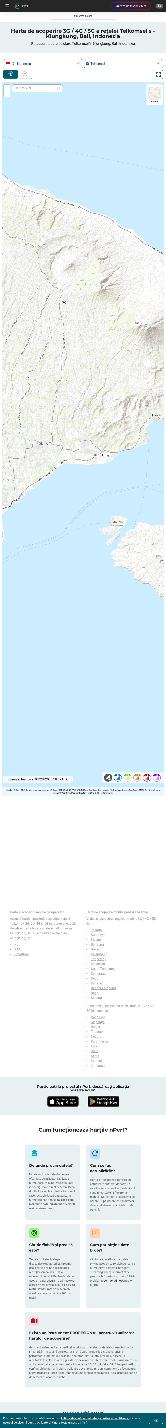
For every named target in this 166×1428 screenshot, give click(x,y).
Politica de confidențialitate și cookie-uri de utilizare (95, 1418)
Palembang (99, 954)
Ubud (94, 1051)
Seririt (95, 1056)
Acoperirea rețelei (10, 74)
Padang (96, 983)
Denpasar (98, 1017)
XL (16, 944)
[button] (7, 88)
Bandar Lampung (103, 988)
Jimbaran (98, 1066)
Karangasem (100, 1041)
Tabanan (97, 1032)
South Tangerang (103, 969)
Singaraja (98, 1022)
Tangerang (98, 959)
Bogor (95, 993)
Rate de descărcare (24, 74)
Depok (95, 978)
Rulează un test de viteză (131, 6)
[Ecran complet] (158, 74)
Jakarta (96, 930)
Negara (96, 1036)
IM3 (17, 949)
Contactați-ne (112, 1280)
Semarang (98, 973)
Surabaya (98, 935)
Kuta (94, 1046)
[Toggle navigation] (6, 6)
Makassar (98, 964)
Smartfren (21, 954)
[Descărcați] (63, 1101)
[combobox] (43, 63)
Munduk (97, 1061)
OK (156, 1420)
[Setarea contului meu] (159, 6)
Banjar (95, 1027)
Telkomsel (61, 928)
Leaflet (9, 790)
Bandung (97, 944)
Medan (96, 940)
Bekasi (95, 949)
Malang (96, 998)
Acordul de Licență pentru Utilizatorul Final (31, 1422)
